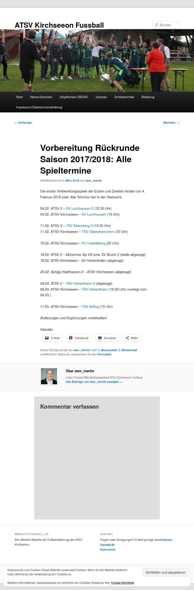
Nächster (171, 122)
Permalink (104, 354)
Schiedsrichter (124, 97)
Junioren (101, 97)
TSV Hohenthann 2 (80, 283)
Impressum (107, 549)
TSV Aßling (90, 306)
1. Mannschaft (107, 350)
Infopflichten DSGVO (74, 97)
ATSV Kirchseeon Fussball (59, 25)
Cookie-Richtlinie (122, 583)
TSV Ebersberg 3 (79, 225)
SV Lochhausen (94, 214)
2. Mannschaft (127, 350)
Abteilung (147, 97)
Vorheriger (23, 122)
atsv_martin (93, 180)
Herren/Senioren (41, 97)
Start (19, 97)
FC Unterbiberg (93, 242)
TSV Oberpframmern (98, 231)
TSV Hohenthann (95, 289)
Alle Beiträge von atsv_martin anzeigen (94, 382)
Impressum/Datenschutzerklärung (39, 107)
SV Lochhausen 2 (79, 208)
